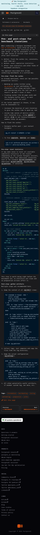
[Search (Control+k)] (37, 13)
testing (32, 393)
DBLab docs (5, 440)
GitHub (3, 502)
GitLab (3, 499)
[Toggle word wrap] (33, 142)
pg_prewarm (8, 86)
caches (26, 396)
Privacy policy (7, 512)
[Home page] (3, 18)
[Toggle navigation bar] (2, 13)
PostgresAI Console (8, 452)
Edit (27, 30)
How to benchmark (8, 48)
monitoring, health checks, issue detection (19, 4)
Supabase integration (19, 8)
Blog (3, 505)
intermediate (11, 393)
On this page (7, 35)
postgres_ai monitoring (10, 455)
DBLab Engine (6, 457)
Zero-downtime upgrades (10, 460)
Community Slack (7, 477)
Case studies (6, 507)
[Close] (38, 5)
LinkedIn (4, 490)
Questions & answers (9, 432)
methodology (7, 396)
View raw (19, 30)
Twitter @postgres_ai (9, 485)
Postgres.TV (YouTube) (10, 480)
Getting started (7, 435)
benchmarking (23, 393)
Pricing (4, 468)
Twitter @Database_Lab (10, 487)
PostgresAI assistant (9, 462)
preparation (17, 396)
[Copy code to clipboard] (36, 132)
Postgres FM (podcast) (10, 482)
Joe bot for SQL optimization (13, 465)
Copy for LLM (7, 30)
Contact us (5, 515)
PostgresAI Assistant (9, 437)
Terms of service (8, 510)
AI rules (4, 443)
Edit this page (9, 400)
